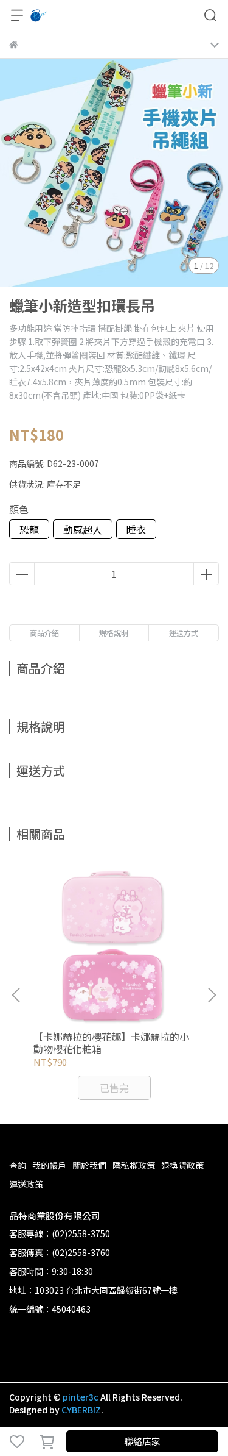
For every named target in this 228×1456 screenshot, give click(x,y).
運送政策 (26, 1184)
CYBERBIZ (81, 1410)
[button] (211, 995)
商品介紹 (44, 632)
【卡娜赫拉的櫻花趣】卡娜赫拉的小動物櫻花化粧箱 (111, 1042)
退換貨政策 (182, 1165)
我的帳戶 (49, 1165)
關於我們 (89, 1165)
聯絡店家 (142, 1441)
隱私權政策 (133, 1165)
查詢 (17, 1165)
